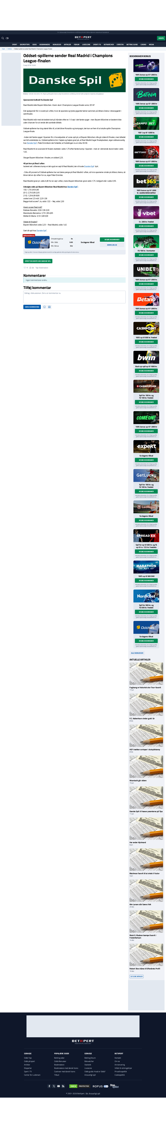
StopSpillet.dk (105, 32)
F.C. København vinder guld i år (142, 718)
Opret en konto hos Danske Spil (38, 261)
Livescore (86, 44)
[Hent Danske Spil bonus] (37, 242)
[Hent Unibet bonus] (146, 270)
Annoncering (120, 1064)
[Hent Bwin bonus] (146, 357)
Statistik (120, 44)
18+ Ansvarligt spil (92, 1093)
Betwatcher (109, 44)
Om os (117, 1061)
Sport (14, 44)
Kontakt (118, 1057)
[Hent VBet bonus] (146, 212)
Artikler (67, 44)
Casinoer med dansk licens (64, 1071)
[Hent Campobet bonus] (146, 123)
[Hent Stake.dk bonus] (146, 241)
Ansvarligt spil (90, 1074)
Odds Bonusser (60, 1061)
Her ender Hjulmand (138, 842)
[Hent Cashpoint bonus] (146, 328)
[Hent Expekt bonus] (146, 446)
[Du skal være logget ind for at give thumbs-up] (24, 267)
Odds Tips (28, 1057)
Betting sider (59, 1057)
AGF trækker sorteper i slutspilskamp (145, 749)
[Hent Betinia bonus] (146, 94)
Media (151, 44)
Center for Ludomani (32, 1074)
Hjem (3, 49)
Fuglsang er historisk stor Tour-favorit (145, 687)
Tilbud (56, 1074)
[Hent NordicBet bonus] (146, 596)
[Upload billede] (49, 307)
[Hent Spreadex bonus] (146, 535)
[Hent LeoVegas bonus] (146, 506)
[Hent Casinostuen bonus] (146, 386)
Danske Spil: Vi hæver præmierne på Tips (146, 811)
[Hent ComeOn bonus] (146, 417)
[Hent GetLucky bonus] (146, 475)
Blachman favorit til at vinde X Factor (145, 873)
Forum (76, 44)
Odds (34, 44)
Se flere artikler (137, 976)
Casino (143, 44)
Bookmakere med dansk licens (66, 1068)
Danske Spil (32, 143)
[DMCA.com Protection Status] (80, 1086)
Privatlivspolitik (121, 1071)
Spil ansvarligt (63, 32)
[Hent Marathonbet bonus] (146, 567)
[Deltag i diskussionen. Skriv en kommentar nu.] (74, 297)
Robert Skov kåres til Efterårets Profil (145, 968)
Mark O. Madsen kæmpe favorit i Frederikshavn (143, 936)
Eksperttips (25, 44)
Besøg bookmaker (112, 239)
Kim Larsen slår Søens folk (140, 904)
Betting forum (90, 1057)
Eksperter (28, 1068)
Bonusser (57, 44)
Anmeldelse (112, 245)
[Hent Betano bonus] (146, 299)
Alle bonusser (137, 653)
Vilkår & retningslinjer (123, 1068)
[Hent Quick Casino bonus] (146, 65)
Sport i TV (97, 44)
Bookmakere (44, 44)
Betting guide (132, 44)
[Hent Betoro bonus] (146, 152)
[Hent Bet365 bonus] (146, 181)
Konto (161, 38)
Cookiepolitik (120, 1074)
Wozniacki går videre (138, 780)
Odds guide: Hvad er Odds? (94, 1071)
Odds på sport (29, 1061)
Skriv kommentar (32, 307)
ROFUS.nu (79, 32)
